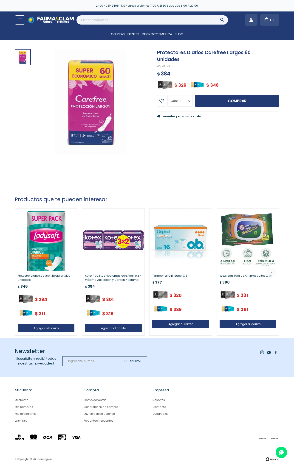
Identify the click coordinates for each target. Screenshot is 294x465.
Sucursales (160, 414)
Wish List (21, 421)
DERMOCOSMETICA (157, 34)
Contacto (159, 407)
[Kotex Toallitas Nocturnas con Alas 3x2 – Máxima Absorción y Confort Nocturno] (113, 240)
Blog (179, 34)
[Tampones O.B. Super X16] (181, 240)
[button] (271, 272)
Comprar (237, 100)
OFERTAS (118, 34)
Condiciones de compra (101, 407)
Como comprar (95, 400)
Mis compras (24, 407)
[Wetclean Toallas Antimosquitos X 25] (248, 240)
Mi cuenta (21, 400)
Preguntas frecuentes (98, 421)
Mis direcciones (26, 414)
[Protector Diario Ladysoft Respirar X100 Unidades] (46, 240)
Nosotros (159, 400)
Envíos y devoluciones (99, 414)
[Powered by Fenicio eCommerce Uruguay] (272, 459)
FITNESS (133, 34)
